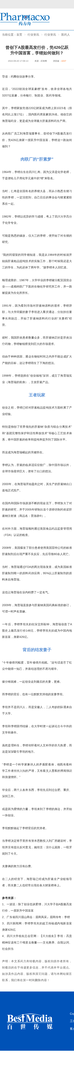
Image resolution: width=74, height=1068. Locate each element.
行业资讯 (50, 34)
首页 (19, 34)
